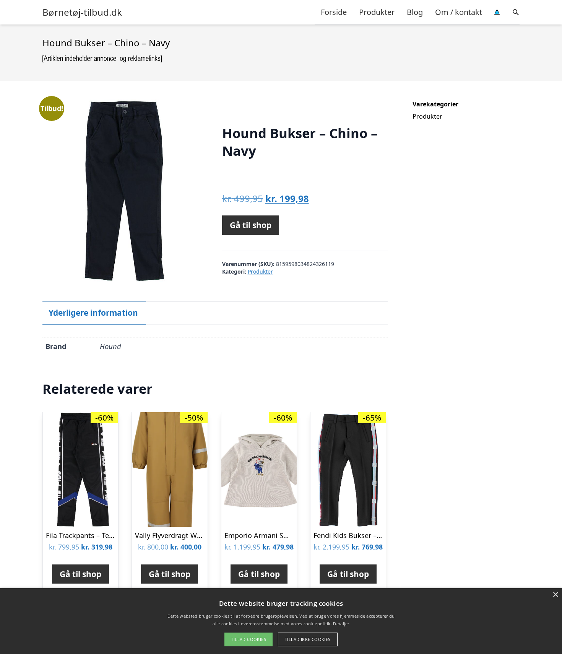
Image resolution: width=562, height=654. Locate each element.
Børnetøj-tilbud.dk (82, 12)
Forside (334, 12)
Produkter (377, 12)
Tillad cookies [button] (248, 639)
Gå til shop (250, 225)
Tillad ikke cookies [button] (308, 639)
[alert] (281, 621)
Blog (415, 12)
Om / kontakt (458, 12)
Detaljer (341, 623)
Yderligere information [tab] (93, 312)
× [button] (555, 595)
